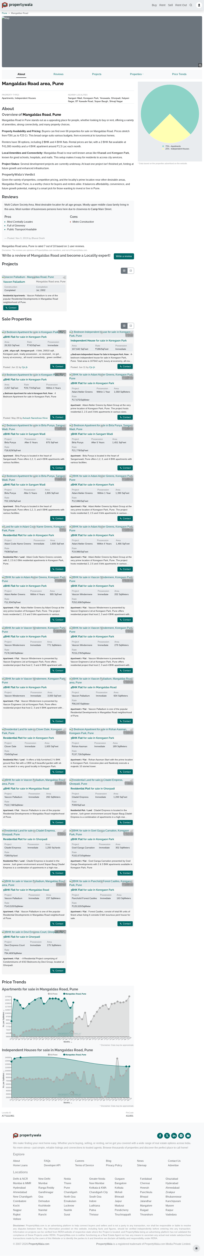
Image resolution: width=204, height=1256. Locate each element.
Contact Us (174, 1161)
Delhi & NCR (20, 1178)
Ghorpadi (115, 98)
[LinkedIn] (174, 1136)
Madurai (119, 1205)
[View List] (130, 271)
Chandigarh (70, 1192)
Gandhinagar (45, 1192)
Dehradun (44, 1201)
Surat (67, 1214)
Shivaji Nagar (116, 101)
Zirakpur (170, 1192)
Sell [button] (170, 5)
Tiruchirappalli (123, 1214)
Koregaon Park (90, 98)
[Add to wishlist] (34, 278)
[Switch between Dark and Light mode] (196, 1248)
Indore (92, 1201)
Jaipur (118, 1201)
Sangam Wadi (75, 98)
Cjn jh (25, 367)
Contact (12, 307)
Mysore (170, 1205)
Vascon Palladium (14, 281)
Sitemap (141, 1165)
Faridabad (146, 1178)
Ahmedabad (172, 1187)
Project (75, 388)
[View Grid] (124, 271)
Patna (92, 1210)
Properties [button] (136, 74)
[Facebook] (160, 1136)
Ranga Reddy (46, 1187)
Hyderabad (172, 1183)
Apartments (8, 98)
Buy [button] (154, 5)
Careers (79, 1161)
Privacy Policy (114, 1165)
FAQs (47, 1161)
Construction (10, 287)
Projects (96, 74)
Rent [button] (162, 5)
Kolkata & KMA (97, 1187)
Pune (4, 13)
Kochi (16, 1205)
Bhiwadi (119, 1196)
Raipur (169, 1210)
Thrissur (93, 1214)
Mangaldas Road (37, 114)
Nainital (42, 1210)
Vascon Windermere (82, 594)
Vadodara (171, 1214)
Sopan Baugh (101, 101)
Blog (108, 1161)
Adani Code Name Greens (17, 543)
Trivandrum (146, 1214)
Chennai (145, 1183)
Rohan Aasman (79, 746)
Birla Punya (10, 442)
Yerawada (105, 98)
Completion (42, 287)
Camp (94, 209)
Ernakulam (70, 1201)
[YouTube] (188, 1136)
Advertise (173, 1165)
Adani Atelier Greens (82, 392)
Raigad (144, 1210)
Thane (67, 1183)
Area (6, 342)
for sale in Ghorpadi (93, 788)
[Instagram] (181, 1136)
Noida (67, 1178)
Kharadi (101, 153)
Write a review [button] (124, 256)
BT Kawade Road (84, 101)
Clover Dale (10, 746)
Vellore (17, 1219)
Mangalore (146, 1205)
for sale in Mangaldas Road (94, 687)
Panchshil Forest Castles (84, 898)
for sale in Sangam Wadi (24, 434)
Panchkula (146, 1192)
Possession (53, 342)
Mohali (118, 1192)
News (140, 1161)
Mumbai (42, 1183)
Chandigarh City (98, 1192)
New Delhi (44, 1178)
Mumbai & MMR (22, 1183)
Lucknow (69, 1205)
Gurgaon (120, 1178)
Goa (40, 1196)
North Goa (70, 1196)
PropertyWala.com (39, 1244)
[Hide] (4, 278)
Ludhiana (94, 1205)
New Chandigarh (22, 1196)
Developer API (52, 1165)
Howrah (144, 1187)
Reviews (58, 74)
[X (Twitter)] (167, 1136)
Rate (29, 342)
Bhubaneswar (173, 1196)
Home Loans (20, 1165)
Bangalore (121, 1183)
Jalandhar (145, 1201)
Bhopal (144, 1196)
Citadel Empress (80, 797)
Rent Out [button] (181, 5)
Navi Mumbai (96, 1183)
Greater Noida (97, 1178)
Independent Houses (25, 98)
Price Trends (179, 74)
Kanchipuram (173, 1201)
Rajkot (16, 1214)
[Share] (64, 278)
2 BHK (45, 142)
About (21, 74)
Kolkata (119, 1187)
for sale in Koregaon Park (25, 336)
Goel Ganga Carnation (83, 847)
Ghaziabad (172, 1178)
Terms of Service (84, 1165)
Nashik (68, 1210)
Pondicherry (121, 1210)
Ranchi (42, 1214)
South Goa (95, 1196)
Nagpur (17, 1210)
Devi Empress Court (14, 945)
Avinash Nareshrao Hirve (35, 418)
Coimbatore (19, 1201)
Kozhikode (44, 1205)
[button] (190, 5)
